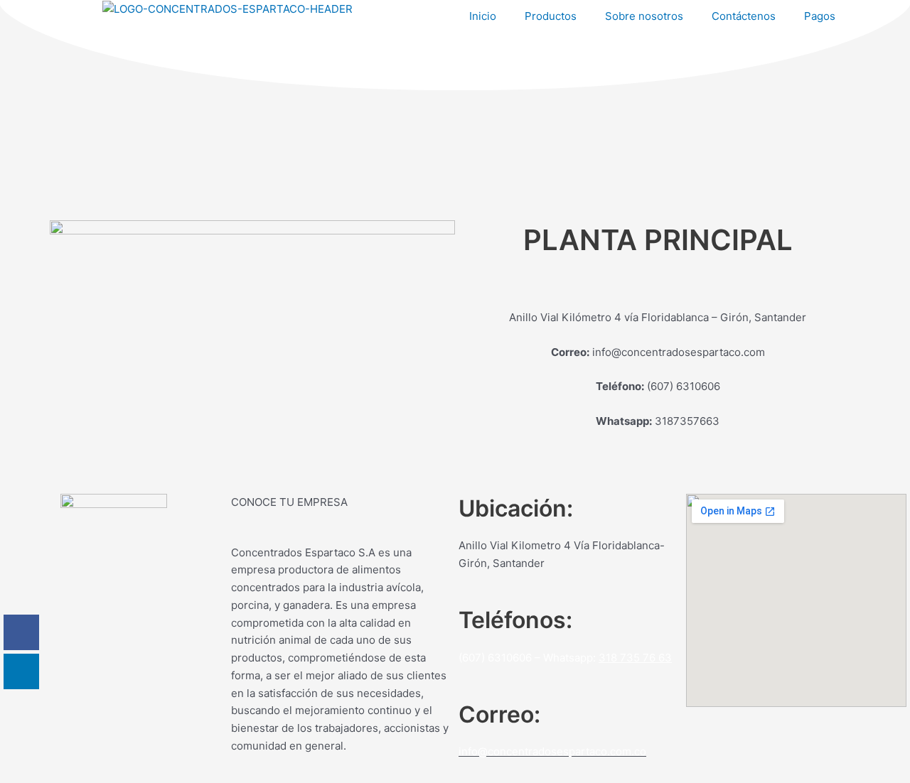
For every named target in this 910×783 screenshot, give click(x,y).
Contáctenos (744, 16)
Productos (551, 16)
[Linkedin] (21, 671)
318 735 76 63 (635, 657)
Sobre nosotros (644, 16)
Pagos (819, 16)
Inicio (482, 16)
